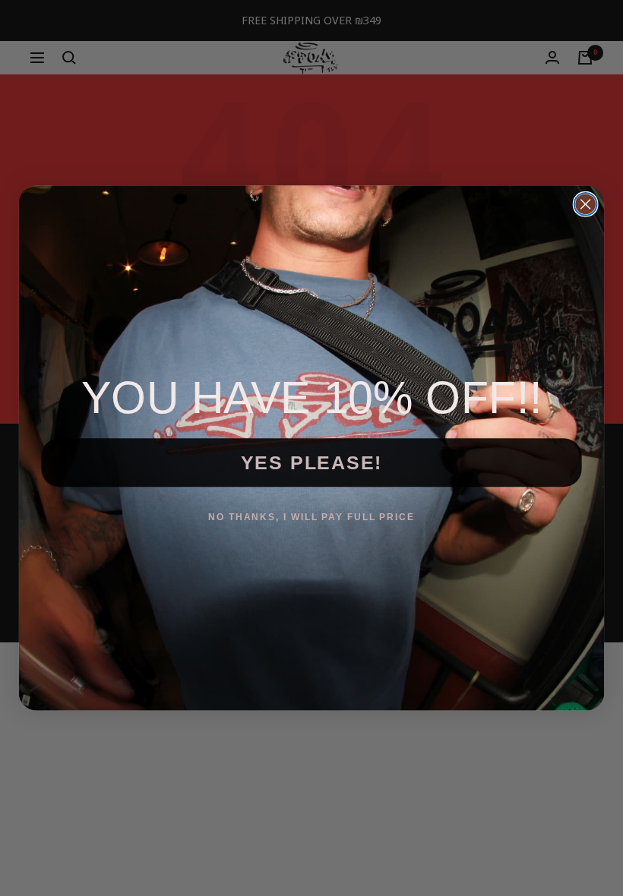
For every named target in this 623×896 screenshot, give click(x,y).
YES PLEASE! (312, 461)
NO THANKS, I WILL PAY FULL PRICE (311, 516)
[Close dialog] (585, 204)
